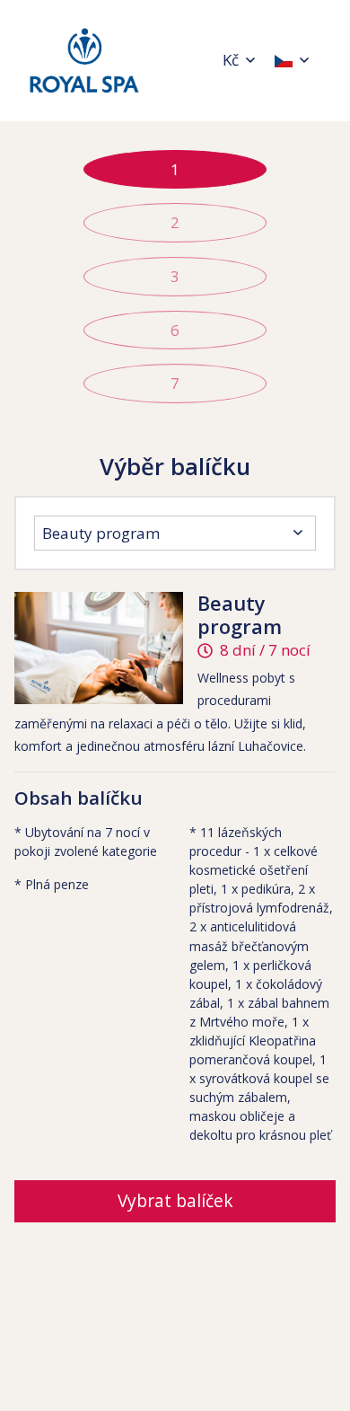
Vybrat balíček (175, 1201)
